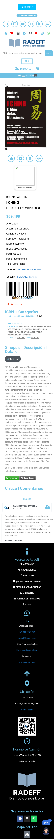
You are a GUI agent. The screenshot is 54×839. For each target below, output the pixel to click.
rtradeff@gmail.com (27, 638)
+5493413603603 (27, 662)
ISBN (29, 7)
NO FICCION (18, 332)
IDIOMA (21, 316)
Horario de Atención (27, 749)
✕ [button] (50, 820)
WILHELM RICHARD (29, 269)
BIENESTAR (41, 326)
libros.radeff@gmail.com (27, 650)
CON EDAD (21, 338)
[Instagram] (27, 819)
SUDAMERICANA (27, 276)
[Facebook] (20, 819)
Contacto (27, 621)
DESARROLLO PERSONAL (22, 329)
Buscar (49, 53)
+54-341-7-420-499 (27, 632)
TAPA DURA (26, 335)
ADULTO (22, 326)
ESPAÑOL (30, 316)
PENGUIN (35, 338)
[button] (23, 76)
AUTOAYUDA (31, 326)
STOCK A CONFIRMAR (33, 332)
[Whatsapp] (34, 819)
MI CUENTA (25, 69)
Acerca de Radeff (27, 559)
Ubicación (27, 692)
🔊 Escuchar (12, 359)
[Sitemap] (27, 834)
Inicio (14, 316)
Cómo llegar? (27, 710)
